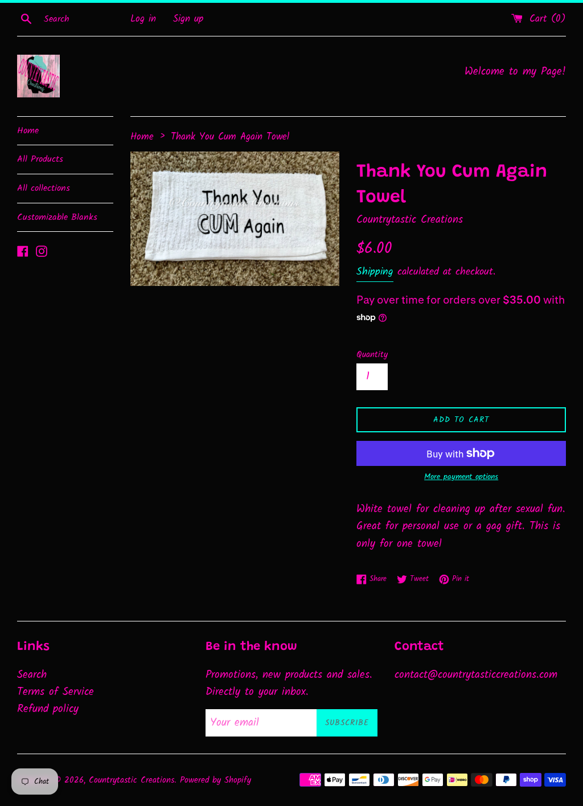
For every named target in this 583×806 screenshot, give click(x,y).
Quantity (372, 355)
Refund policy (48, 709)
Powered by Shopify (215, 780)
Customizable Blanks (57, 217)
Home (28, 131)
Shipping (374, 272)
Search (32, 675)
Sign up (188, 19)
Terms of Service (55, 692)
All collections (43, 188)
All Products (40, 159)
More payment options (461, 476)
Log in (143, 19)
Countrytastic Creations (131, 780)
